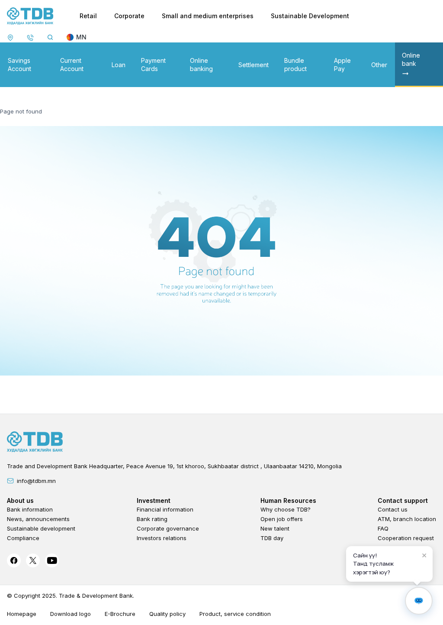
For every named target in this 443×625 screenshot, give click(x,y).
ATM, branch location (407, 518)
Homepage (21, 613)
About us (20, 500)
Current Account (71, 64)
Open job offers (281, 518)
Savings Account (19, 64)
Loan (118, 64)
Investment (153, 500)
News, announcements (38, 518)
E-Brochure (120, 613)
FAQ (383, 528)
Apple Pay (342, 64)
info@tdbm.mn (36, 480)
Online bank (411, 59)
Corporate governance (168, 528)
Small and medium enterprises (208, 15)
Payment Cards (153, 64)
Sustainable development (41, 528)
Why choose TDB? (285, 509)
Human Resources (288, 500)
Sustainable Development (310, 15)
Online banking (201, 64)
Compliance (23, 537)
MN (81, 37)
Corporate (129, 15)
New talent (274, 528)
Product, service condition (235, 613)
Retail (88, 15)
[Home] (30, 16)
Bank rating (152, 518)
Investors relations (161, 537)
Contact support (403, 500)
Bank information (30, 509)
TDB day (271, 537)
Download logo (70, 613)
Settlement (253, 64)
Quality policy (167, 613)
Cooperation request (406, 537)
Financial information (165, 509)
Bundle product (295, 64)
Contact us (393, 509)
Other (379, 64)
